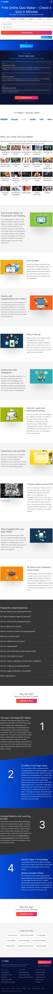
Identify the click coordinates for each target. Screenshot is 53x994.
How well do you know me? (5, 153)
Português (24, 988)
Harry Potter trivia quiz (47, 153)
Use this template (5, 500)
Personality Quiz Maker (24, 940)
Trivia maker (4, 977)
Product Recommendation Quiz (25, 945)
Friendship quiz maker (6, 979)
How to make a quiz (12, 935)
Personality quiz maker (6, 974)
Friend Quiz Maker (41, 935)
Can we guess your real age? (26, 153)
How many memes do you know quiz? (5, 165)
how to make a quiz (38, 143)
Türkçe (29, 988)
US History (47, 192)
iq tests (44, 770)
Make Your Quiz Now (26, 97)
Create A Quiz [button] (26, 701)
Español (13, 988)
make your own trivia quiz (33, 67)
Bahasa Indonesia (36, 988)
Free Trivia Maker (11, 940)
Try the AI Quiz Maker (26, 46)
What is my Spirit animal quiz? (37, 153)
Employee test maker (24, 972)
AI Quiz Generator (10, 945)
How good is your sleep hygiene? (16, 193)
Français (18, 988)
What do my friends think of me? (37, 165)
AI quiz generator (5, 972)
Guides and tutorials (40, 972)
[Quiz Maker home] (5, 2)
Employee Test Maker (41, 945)
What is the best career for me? (5, 179)
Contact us (38, 982)
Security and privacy (40, 977)
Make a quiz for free (45, 962)
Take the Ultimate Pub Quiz (37, 179)
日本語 (42, 988)
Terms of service (40, 979)
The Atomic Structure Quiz (37, 193)
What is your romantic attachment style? (47, 166)
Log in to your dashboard (43, 965)
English (2, 988)
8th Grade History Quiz (16, 165)
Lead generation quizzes (24, 974)
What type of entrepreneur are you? (16, 180)
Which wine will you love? (26, 179)
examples (20, 141)
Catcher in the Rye (26, 192)
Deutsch (8, 988)
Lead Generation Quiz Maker (27, 935)
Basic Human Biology (5, 193)
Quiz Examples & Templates (39, 940)
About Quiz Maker (40, 974)
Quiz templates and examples (8, 982)
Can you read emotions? (26, 165)
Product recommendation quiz (26, 977)
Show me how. (19, 466)
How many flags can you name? (16, 153)
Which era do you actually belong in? (47, 179)
